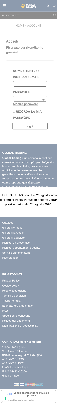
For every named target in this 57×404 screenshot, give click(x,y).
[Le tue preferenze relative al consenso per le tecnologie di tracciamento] (5, 399)
